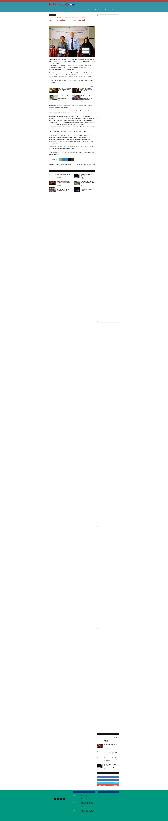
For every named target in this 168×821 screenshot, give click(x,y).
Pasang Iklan (117, 0)
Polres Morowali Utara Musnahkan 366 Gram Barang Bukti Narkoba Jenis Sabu (63, 189)
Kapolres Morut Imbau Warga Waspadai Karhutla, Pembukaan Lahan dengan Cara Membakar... (63, 182)
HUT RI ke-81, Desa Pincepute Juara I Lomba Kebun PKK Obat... (87, 797)
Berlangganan (115, 785)
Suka (117, 777)
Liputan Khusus (112, 9)
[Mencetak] (72, 159)
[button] (117, 4)
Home (58, 9)
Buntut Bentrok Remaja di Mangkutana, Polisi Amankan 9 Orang (87, 189)
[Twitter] (64, 799)
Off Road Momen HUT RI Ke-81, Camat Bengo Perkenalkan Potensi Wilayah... (111, 739)
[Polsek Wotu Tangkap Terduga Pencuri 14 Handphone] (52, 176)
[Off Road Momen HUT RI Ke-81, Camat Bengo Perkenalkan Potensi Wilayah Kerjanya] (100, 739)
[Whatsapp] (55, 799)
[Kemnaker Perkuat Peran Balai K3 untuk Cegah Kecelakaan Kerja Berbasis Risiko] (100, 759)
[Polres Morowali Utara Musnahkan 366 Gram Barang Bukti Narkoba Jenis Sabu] (52, 189)
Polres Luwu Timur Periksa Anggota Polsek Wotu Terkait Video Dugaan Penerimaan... (87, 182)
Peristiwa (105, 9)
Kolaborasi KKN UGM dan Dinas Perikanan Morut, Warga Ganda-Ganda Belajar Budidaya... (111, 752)
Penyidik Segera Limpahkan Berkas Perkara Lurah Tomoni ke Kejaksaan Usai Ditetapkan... (88, 176)
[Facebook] (63, 159)
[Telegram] (66, 159)
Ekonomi (72, 9)
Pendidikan (78, 9)
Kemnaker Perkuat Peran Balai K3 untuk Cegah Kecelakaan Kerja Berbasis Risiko (111, 759)
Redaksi (106, 0)
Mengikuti (116, 779)
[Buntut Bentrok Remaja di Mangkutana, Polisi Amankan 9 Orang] (77, 189)
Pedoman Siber (111, 0)
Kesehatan (84, 9)
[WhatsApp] (60, 159)
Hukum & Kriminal (65, 9)
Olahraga (90, 9)
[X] (69, 159)
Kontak (102, 0)
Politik (95, 9)
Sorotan (99, 9)
